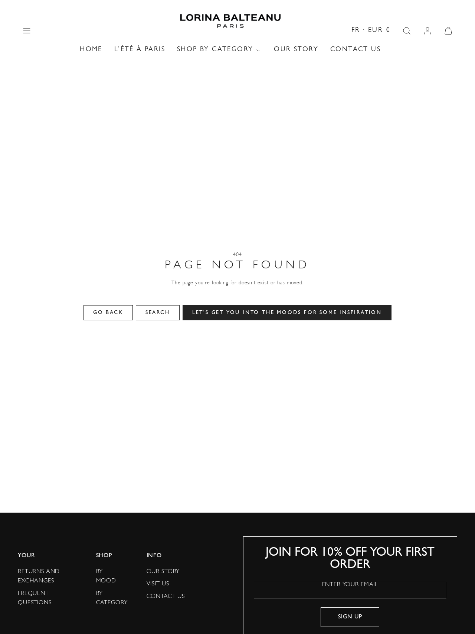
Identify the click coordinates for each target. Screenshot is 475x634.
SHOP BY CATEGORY (215, 50)
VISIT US (158, 584)
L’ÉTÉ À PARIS (139, 50)
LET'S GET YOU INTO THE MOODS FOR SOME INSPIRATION (287, 313)
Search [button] (157, 313)
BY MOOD (106, 577)
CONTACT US (355, 50)
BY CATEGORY (112, 599)
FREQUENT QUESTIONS (35, 599)
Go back (108, 313)
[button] (27, 31)
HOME (91, 50)
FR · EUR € (370, 30)
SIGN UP (350, 617)
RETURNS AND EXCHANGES (39, 577)
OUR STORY (296, 50)
